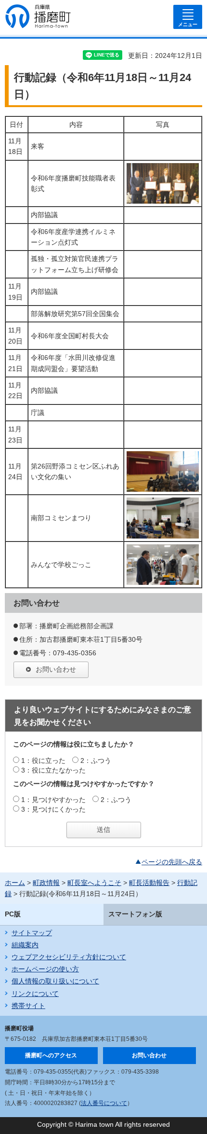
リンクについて (35, 993)
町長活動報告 (149, 882)
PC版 (13, 914)
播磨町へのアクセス (51, 1055)
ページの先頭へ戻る (172, 862)
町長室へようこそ (94, 882)
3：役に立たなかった (53, 770)
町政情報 (46, 882)
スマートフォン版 (135, 914)
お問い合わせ (56, 669)
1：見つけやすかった (53, 799)
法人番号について (104, 1103)
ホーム (15, 882)
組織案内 (25, 945)
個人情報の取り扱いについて (55, 981)
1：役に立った (43, 760)
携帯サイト (28, 1006)
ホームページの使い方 (45, 969)
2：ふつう (95, 760)
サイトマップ (32, 933)
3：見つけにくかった (53, 809)
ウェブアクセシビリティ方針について (69, 957)
